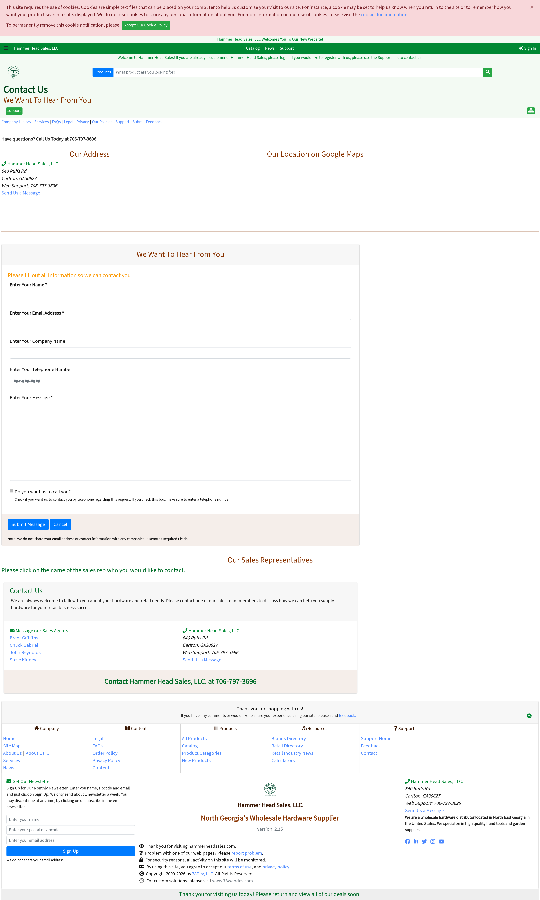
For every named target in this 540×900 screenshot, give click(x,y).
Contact (369, 753)
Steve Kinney (23, 660)
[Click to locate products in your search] (487, 72)
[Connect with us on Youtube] (441, 841)
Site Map (12, 746)
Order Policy (105, 753)
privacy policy (275, 867)
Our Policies (102, 122)
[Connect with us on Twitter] (424, 841)
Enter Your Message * (31, 398)
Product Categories (201, 753)
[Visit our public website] (45, 72)
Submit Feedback (147, 122)
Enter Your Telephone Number (41, 369)
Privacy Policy (106, 760)
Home (9, 738)
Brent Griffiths (24, 638)
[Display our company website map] (531, 110)
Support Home (376, 738)
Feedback (371, 746)
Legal (68, 122)
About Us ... (37, 753)
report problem (246, 853)
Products (103, 72)
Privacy (82, 122)
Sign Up (71, 851)
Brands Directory (288, 738)
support (14, 110)
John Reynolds (25, 652)
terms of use (239, 867)
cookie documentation (384, 15)
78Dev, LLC (202, 874)
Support (287, 48)
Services (41, 122)
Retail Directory (287, 746)
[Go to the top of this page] (529, 716)
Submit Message (28, 524)
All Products (194, 738)
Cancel (60, 524)
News (270, 48)
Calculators (283, 760)
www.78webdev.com (232, 881)
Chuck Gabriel (24, 645)
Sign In (529, 48)
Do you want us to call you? (122, 495)
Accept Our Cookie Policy (145, 25)
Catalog (254, 48)
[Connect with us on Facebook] (407, 841)
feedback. (347, 715)
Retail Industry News (292, 753)
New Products (196, 760)
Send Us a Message (20, 193)
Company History (16, 122)
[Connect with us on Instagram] (432, 841)
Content (101, 768)
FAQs (56, 122)
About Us (12, 753)
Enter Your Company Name (37, 341)
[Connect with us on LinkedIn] (416, 841)
